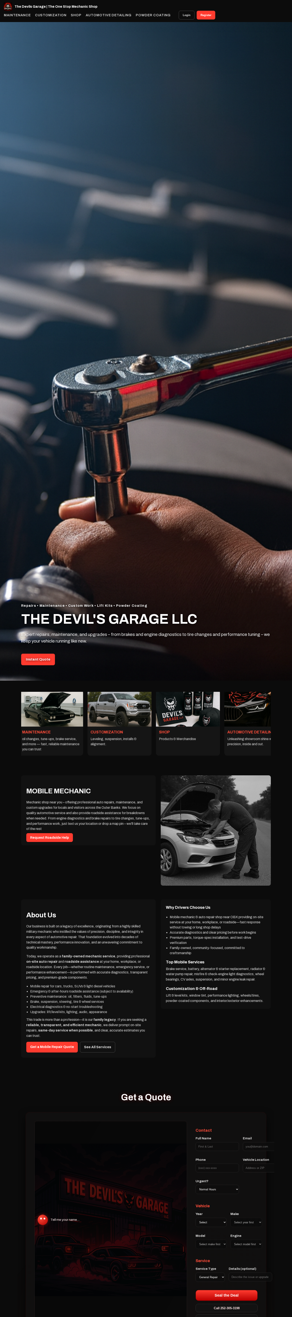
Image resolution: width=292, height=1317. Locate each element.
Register (206, 15)
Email (247, 1138)
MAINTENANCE (17, 15)
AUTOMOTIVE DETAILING (108, 15)
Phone (201, 1160)
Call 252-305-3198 (227, 1308)
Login (186, 15)
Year (199, 1214)
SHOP (76, 15)
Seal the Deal (227, 1295)
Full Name (203, 1138)
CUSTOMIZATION (50, 15)
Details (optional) (242, 1269)
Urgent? (202, 1181)
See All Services (97, 1047)
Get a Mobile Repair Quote (52, 1047)
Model (200, 1236)
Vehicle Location (256, 1160)
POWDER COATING (153, 15)
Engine (235, 1236)
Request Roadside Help (49, 837)
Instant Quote (38, 659)
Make (234, 1214)
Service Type (206, 1269)
